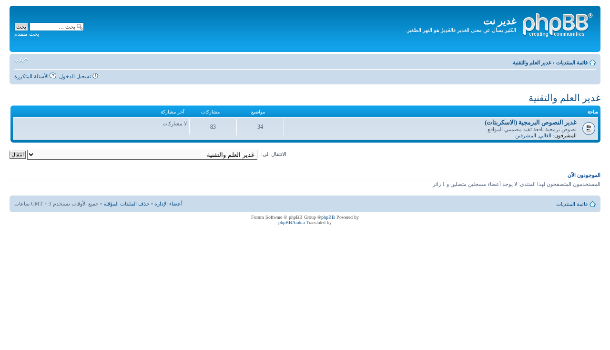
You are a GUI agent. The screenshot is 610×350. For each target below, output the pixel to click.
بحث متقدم (26, 34)
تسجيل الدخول (75, 76)
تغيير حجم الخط (21, 60)
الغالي (545, 135)
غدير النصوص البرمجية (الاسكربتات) (531, 122)
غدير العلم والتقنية (532, 62)
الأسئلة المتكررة (31, 76)
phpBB (328, 217)
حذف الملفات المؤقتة (126, 203)
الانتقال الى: (273, 154)
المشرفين (525, 135)
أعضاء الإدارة (168, 203)
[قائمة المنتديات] (557, 23)
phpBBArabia (291, 222)
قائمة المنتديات (572, 62)
